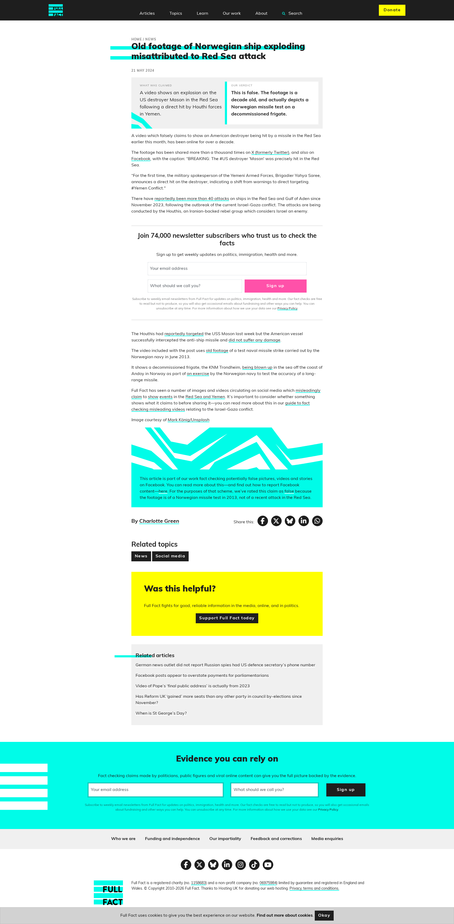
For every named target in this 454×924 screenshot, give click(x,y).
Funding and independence (172, 839)
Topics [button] (175, 14)
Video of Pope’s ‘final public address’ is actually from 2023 (193, 686)
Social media (170, 556)
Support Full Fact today (227, 618)
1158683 (198, 883)
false (289, 491)
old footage (217, 351)
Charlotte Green (159, 521)
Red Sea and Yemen (205, 397)
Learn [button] (202, 14)
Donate (392, 10)
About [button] (261, 14)
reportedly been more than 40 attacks (191, 199)
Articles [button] (147, 14)
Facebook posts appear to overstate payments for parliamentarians (202, 676)
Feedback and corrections (276, 839)
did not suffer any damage (254, 340)
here (163, 491)
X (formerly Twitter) (270, 153)
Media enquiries (327, 839)
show (153, 397)
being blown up (257, 368)
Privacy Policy (287, 308)
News (141, 556)
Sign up (275, 286)
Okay (324, 916)
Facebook (140, 159)
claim (136, 397)
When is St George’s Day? (161, 713)
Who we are (123, 839)
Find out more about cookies (285, 916)
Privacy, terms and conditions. (314, 889)
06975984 (268, 883)
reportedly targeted (184, 334)
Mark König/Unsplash (188, 420)
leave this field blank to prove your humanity (22, 748)
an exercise (198, 374)
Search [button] (294, 14)
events (166, 397)
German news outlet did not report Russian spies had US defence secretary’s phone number (225, 665)
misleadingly (308, 391)
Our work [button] (232, 14)
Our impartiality (225, 839)
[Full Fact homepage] (56, 10)
